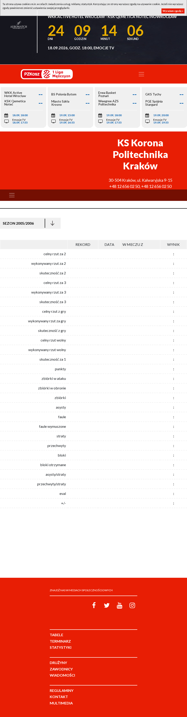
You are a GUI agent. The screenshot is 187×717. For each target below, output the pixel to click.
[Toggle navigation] (141, 74)
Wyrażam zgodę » (173, 10)
